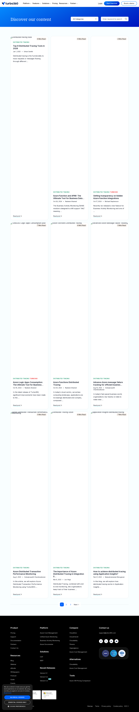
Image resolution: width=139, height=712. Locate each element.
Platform (26, 3)
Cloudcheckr (74, 637)
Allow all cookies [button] (17, 697)
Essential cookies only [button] (17, 702)
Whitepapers (14, 672)
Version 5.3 (44, 681)
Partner (73, 3)
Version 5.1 (43, 673)
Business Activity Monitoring (50, 640)
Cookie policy (118, 706)
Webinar (13, 664)
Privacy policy (106, 706)
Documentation (15, 640)
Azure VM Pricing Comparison (80, 681)
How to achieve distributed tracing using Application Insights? (109, 572)
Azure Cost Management (48, 633)
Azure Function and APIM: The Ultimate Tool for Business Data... (68, 197)
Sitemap (90, 706)
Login (100, 3)
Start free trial (112, 3)
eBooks (13, 668)
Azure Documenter (46, 644)
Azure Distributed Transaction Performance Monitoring (27, 572)
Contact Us (14, 648)
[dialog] (17, 697)
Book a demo (129, 3)
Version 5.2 (44, 677)
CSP (41, 657)
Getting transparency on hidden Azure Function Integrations (108, 197)
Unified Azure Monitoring (48, 637)
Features (36, 3)
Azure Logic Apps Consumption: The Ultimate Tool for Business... (28, 383)
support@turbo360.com (107, 633)
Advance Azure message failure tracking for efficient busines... (108, 383)
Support (13, 637)
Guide (12, 679)
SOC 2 (126, 706)
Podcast (13, 676)
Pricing (55, 3)
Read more (7, 693)
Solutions (45, 3)
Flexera (72, 644)
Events (12, 683)
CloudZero (73, 633)
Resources (63, 3)
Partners (13, 644)
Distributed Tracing (21, 42)
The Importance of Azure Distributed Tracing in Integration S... (68, 574)
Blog (12, 661)
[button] (17, 706)
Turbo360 (114, 192)
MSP (41, 661)
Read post (16, 216)
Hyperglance (74, 648)
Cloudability (74, 640)
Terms (97, 706)
